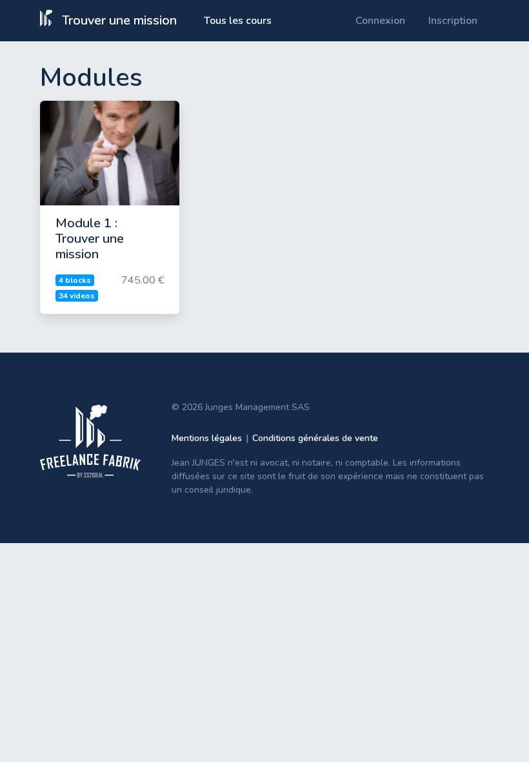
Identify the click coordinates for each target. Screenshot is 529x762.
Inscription (452, 21)
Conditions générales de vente (315, 438)
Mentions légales (207, 438)
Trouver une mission (118, 20)
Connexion (380, 21)
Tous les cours (238, 21)
